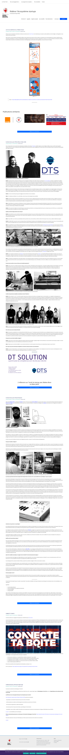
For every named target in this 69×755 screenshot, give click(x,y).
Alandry (29, 529)
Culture (10, 31)
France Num (31, 617)
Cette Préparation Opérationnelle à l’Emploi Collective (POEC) (15, 697)
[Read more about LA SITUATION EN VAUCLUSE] (56, 119)
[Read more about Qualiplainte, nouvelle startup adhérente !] (34, 118)
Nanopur (21, 253)
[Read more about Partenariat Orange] (13, 119)
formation (7, 686)
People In (21, 401)
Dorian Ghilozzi (34, 401)
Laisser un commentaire (16, 31)
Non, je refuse (32, 753)
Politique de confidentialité (41, 753)
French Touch (31, 33)
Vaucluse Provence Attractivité (48, 224)
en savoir (7, 711)
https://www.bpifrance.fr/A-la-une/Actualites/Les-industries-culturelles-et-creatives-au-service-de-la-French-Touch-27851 (32, 99)
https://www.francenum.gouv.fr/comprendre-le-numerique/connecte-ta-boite (24, 666)
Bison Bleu (28, 548)
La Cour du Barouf (48, 180)
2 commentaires (14, 143)
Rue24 (61, 225)
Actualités (7, 31)
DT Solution (33, 146)
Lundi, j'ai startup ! (9, 143)
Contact (7, 720)
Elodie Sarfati (12, 401)
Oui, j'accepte (26, 753)
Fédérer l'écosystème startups (23, 11)
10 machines (44, 251)
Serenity (39, 253)
